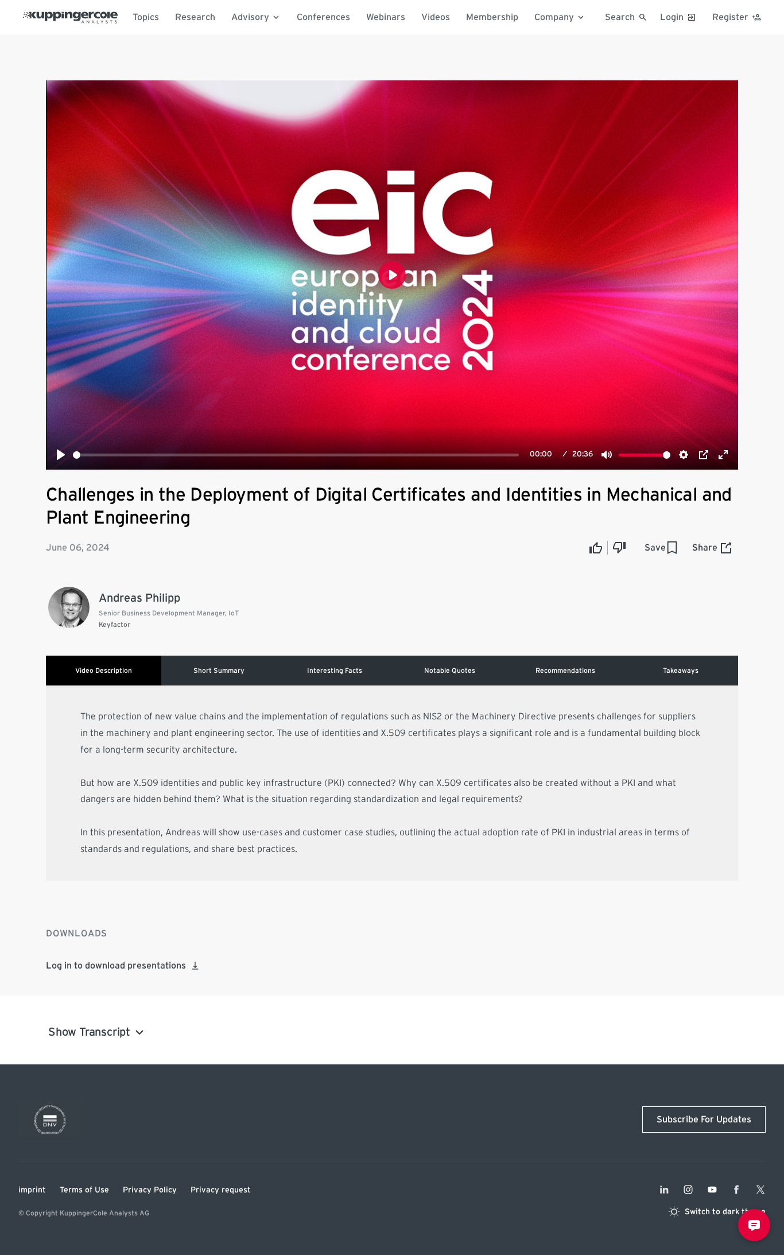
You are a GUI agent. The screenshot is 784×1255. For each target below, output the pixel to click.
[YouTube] (712, 1189)
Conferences (323, 17)
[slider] (296, 455)
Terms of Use (84, 1190)
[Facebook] (736, 1189)
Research (195, 17)
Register (730, 17)
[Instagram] (688, 1189)
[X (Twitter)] (760, 1189)
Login (672, 17)
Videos (435, 17)
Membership (492, 17)
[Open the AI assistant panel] (754, 1225)
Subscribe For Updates (704, 1119)
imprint (32, 1190)
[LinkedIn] (664, 1189)
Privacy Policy (150, 1190)
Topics (146, 17)
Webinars (385, 17)
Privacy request (221, 1190)
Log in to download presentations (116, 965)
